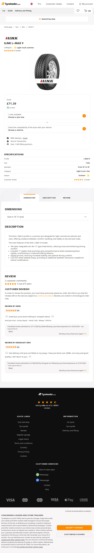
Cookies (23, 456)
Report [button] (11, 331)
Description (49, 198)
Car (3, 11)
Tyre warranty (23, 422)
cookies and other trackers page (13, 540)
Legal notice (23, 439)
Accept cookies (74, 528)
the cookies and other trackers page (30, 547)
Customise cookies (74, 534)
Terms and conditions (23, 443)
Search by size (48, 19)
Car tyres (70, 422)
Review (66, 198)
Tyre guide (23, 426)
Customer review (54, 4)
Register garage (23, 434)
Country (23, 447)
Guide (10, 11)
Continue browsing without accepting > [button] (78, 511)
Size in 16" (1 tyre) (15, 216)
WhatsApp (44, 474)
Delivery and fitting (23, 11)
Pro (39, 4)
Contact (70, 4)
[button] (14, 365)
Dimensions (29, 198)
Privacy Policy (23, 451)
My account (87, 4)
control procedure (45, 295)
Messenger (44, 480)
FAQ (47, 489)
